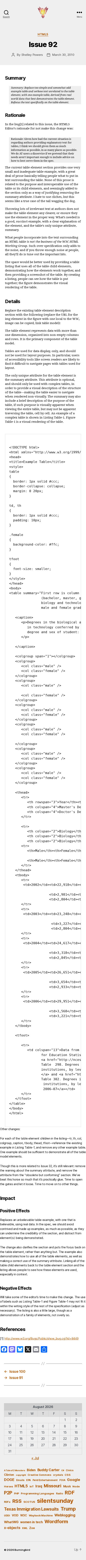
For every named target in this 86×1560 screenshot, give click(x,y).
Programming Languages (37, 1493)
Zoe (32, 1528)
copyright (21, 1475)
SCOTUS (29, 1501)
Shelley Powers (32, 55)
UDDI (7, 1515)
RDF (69, 1493)
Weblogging (64, 1515)
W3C (23, 1515)
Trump (68, 1509)
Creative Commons (39, 1474)
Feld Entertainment (45, 1480)
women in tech (31, 1522)
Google (73, 1479)
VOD (15, 1515)
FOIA (62, 1480)
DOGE (9, 1479)
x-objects (12, 1528)
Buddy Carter (48, 1470)
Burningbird (22, 1549)
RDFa (7, 1501)
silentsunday (55, 1500)
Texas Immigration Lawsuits (31, 1509)
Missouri (52, 1485)
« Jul (35, 1458)
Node (76, 1486)
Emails (20, 1480)
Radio (59, 1493)
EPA (28, 1480)
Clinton (9, 1474)
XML (24, 1528)
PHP (16, 1493)
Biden (31, 1470)
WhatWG (11, 1522)
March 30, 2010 (63, 55)
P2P (8, 1493)
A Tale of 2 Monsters (14, 1470)
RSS (17, 1501)
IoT (32, 1486)
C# (62, 1470)
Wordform (56, 1521)
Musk (67, 1486)
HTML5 (43, 34)
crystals (58, 1474)
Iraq (38, 1486)
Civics (69, 1470)
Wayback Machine (41, 1515)
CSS (67, 1474)
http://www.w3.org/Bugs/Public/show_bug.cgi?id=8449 (41, 1338)
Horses (8, 1486)
